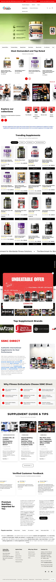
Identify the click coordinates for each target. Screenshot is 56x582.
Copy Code (28, 306)
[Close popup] (53, 273)
